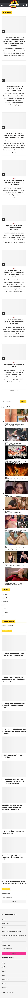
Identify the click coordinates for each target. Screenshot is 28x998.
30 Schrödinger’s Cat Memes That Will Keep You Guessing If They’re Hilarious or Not (13, 781)
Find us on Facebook (7, 626)
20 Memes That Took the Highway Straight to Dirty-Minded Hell (14, 88)
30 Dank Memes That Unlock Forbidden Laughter (14, 228)
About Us (4, 927)
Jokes (4, 608)
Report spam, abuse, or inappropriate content (14, 935)
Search (23, 401)
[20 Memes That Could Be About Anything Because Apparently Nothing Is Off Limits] (14, 258)
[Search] (23, 5)
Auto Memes (6, 598)
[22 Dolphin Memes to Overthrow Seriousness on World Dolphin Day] (14, 871)
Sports (4, 616)
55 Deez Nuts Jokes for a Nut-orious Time (12, 756)
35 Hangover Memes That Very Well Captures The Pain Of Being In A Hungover (13, 679)
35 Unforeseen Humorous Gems (14, 366)
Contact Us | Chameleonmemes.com (11, 931)
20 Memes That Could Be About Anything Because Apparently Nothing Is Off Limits (14, 274)
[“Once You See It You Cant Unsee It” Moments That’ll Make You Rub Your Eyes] (14, 719)
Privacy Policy (5, 923)
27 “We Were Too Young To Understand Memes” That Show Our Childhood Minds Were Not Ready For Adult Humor (14, 41)
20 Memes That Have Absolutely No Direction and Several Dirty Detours (14, 135)
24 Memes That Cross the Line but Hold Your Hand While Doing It (14, 183)
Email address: (6, 893)
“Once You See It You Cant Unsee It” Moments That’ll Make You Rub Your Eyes (14, 731)
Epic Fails (5, 601)
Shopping (5, 612)
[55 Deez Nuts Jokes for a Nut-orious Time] (14, 744)
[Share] (3, 31)
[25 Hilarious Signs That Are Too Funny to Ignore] (14, 821)
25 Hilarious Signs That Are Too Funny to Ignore (13, 832)
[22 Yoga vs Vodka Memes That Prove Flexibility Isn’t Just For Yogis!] (14, 845)
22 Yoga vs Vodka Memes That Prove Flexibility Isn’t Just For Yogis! (13, 857)
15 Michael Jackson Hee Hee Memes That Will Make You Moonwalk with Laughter (12, 807)
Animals (5, 594)
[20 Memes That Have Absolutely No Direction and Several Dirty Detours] (14, 120)
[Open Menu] (1, 5)
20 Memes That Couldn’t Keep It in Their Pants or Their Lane (14, 322)
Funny (4, 605)
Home (3, 919)
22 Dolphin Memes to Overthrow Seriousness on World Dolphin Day (14, 882)
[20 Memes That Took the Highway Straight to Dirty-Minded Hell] (14, 73)
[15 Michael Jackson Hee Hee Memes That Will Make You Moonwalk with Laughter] (14, 795)
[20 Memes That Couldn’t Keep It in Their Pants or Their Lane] (14, 307)
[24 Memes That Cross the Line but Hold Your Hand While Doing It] (14, 168)
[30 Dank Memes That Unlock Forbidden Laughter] (14, 213)
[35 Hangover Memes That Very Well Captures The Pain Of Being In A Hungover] (14, 667)
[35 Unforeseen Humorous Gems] (14, 352)
